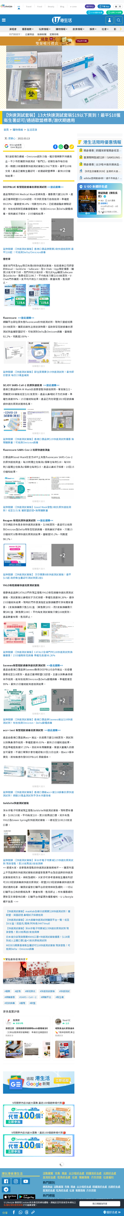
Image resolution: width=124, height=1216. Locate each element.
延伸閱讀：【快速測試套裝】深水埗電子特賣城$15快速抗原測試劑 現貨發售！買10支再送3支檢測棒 (38, 861)
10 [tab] (64, 41)
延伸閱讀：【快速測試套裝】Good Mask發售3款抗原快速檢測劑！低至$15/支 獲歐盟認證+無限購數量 (37, 508)
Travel (28, 6)
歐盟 (33, 1003)
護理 (23, 1003)
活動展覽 (48, 1173)
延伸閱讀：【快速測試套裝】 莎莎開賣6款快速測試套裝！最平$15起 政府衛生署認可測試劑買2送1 (37, 576)
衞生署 (60, 997)
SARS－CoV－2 (28, 997)
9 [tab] (61, 41)
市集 (57, 1173)
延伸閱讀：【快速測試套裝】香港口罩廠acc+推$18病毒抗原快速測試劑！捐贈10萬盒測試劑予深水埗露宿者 (38, 793)
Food (39, 6)
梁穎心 (11, 138)
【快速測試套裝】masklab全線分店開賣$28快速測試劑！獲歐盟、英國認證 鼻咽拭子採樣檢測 (38, 913)
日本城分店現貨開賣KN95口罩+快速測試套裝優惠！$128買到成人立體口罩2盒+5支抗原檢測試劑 (38, 938)
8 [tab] (58, 41)
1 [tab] (55, 37)
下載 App (105, 6)
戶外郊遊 (96, 1177)
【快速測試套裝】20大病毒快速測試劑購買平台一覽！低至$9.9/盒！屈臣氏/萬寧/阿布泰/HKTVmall (37, 921)
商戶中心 (90, 6)
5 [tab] (67, 37)
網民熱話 (47, 1186)
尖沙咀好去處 (76, 1173)
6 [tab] (70, 37)
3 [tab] (61, 37)
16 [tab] (65, 44)
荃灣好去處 (49, 1177)
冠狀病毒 (10, 1003)
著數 (8, 991)
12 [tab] (70, 41)
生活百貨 (32, 129)
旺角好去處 (63, 1177)
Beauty (51, 6)
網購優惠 (10, 997)
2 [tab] (58, 37)
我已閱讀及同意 (99, 1203)
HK (19, 6)
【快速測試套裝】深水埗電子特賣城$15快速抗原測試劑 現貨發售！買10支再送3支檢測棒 (37, 930)
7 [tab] (55, 41)
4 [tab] (64, 37)
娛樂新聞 (41, 34)
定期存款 (54, 34)
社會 (74, 1177)
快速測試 (65, 991)
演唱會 (12, 29)
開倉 (64, 1173)
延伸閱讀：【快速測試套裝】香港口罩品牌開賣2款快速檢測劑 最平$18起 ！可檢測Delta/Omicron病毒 (38, 250)
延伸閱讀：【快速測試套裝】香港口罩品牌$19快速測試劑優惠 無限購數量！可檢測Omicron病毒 (38, 440)
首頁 (6, 129)
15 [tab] (62, 44)
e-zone (73, 6)
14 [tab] (59, 44)
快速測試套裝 (48, 991)
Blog (62, 6)
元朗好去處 (109, 1173)
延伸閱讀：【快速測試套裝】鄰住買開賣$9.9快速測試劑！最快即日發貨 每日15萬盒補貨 (38, 373)
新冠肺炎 (30, 991)
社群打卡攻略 (115, 12)
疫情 (18, 991)
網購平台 (46, 997)
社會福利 (108, 1177)
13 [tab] (56, 44)
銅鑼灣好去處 (93, 1173)
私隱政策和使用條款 (13, 1204)
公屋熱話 (29, 34)
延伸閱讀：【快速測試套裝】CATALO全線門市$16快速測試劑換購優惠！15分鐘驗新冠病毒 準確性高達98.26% (37, 653)
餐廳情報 (84, 1177)
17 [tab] (68, 44)
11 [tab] (67, 41)
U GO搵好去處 (96, 12)
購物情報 (18, 129)
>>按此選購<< (55, 187)
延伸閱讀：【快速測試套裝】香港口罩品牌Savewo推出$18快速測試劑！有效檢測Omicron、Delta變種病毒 (38, 721)
